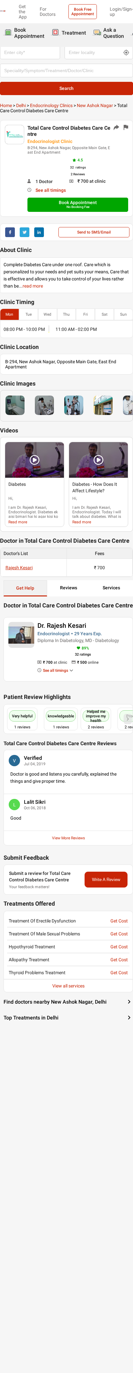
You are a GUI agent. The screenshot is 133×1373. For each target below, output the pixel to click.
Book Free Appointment (82, 11)
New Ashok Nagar (95, 105)
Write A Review (106, 879)
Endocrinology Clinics (51, 105)
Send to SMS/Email (94, 232)
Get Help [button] (25, 588)
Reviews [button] (68, 587)
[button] (34, 460)
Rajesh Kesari (19, 567)
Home (6, 105)
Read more (17, 522)
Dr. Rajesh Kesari (61, 625)
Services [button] (111, 587)
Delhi (21, 105)
